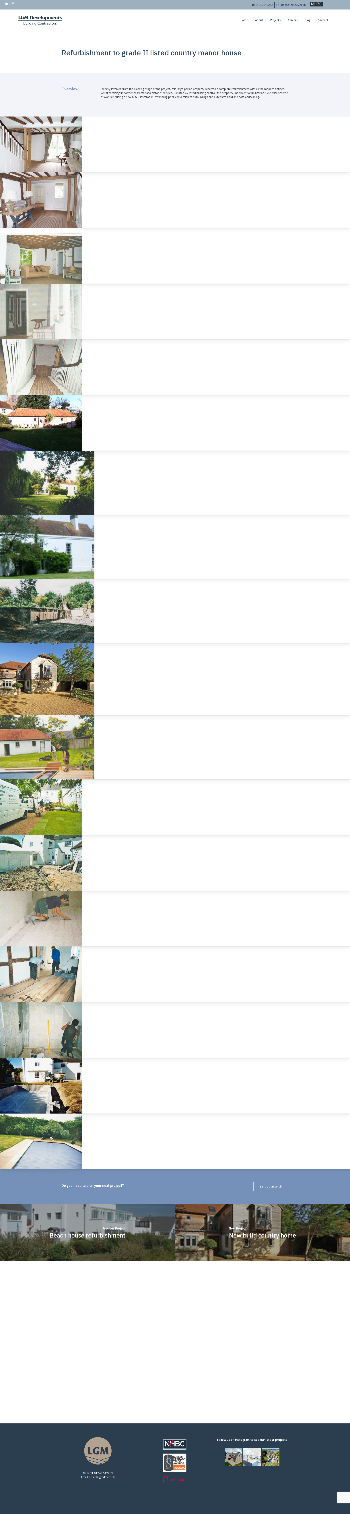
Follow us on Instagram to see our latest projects (252, 1440)
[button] (270, 1186)
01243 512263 (103, 1473)
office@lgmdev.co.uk (102, 1477)
